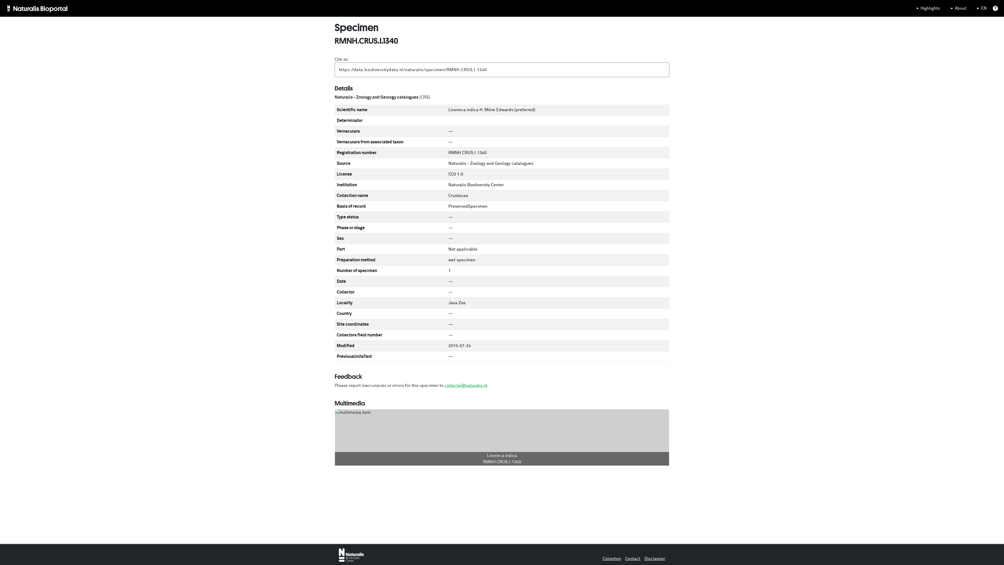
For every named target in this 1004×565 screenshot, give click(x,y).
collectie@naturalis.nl (465, 385)
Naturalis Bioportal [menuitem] (40, 8)
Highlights (930, 8)
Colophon (612, 559)
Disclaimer (654, 559)
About (960, 8)
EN (984, 8)
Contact (632, 559)
